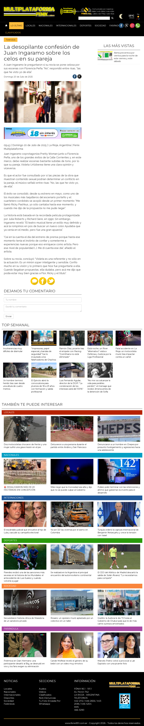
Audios (42, 688)
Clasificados (13, 32)
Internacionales (66, 25)
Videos (42, 692)
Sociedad (100, 25)
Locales (30, 25)
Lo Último (16, 25)
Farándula (116, 25)
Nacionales (46, 25)
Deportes (85, 25)
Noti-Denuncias (47, 698)
